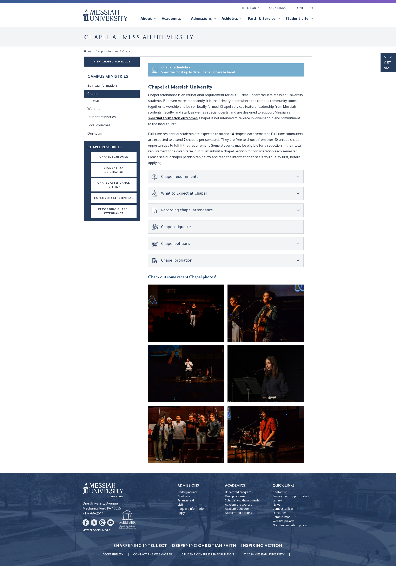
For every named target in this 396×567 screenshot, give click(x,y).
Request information (191, 509)
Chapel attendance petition (113, 185)
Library (277, 500)
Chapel (126, 51)
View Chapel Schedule (111, 61)
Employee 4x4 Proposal (113, 198)
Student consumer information (208, 554)
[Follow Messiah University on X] (94, 522)
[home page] (105, 15)
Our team (94, 133)
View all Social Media (96, 530)
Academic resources (238, 504)
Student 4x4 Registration (114, 170)
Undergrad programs (239, 492)
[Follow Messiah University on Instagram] (102, 522)
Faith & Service (262, 18)
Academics (171, 18)
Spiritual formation (102, 85)
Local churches (98, 125)
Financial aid (186, 500)
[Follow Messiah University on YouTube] (110, 522)
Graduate (184, 496)
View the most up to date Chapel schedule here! (198, 72)
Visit (387, 62)
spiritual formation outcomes (173, 118)
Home (87, 51)
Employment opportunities (291, 496)
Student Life (297, 18)
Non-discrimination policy (290, 525)
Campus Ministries (107, 51)
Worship (93, 108)
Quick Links (277, 8)
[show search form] (312, 8)
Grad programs (235, 496)
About (146, 18)
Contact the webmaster (152, 554)
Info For (249, 8)
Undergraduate (188, 492)
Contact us (280, 492)
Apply (388, 57)
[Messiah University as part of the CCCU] (127, 519)
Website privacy (283, 521)
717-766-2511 (93, 513)
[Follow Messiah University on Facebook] (85, 522)
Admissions (201, 18)
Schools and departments (242, 500)
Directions (279, 513)
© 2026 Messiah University (264, 554)
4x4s (95, 101)
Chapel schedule (113, 156)
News (276, 504)
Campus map (281, 517)
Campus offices (283, 509)
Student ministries (101, 117)
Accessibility (113, 554)
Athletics (230, 18)
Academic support (237, 509)
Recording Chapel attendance (113, 211)
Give (300, 8)
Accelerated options (238, 513)
